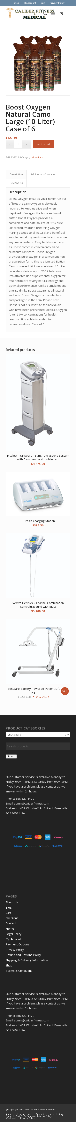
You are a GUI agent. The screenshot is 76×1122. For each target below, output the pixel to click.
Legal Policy (13, 934)
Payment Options (17, 944)
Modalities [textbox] (36, 735)
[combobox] (38, 734)
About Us (12, 902)
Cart (43, 2)
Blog (9, 907)
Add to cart (43, 144)
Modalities (37, 157)
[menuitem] (16, 3)
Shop (16, 2)
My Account (30, 2)
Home (10, 928)
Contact (11, 923)
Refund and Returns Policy (23, 955)
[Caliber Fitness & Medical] (31, 13)
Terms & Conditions (19, 971)
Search (11, 756)
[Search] (43, 13)
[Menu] (53, 13)
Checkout (12, 918)
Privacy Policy (57, 2)
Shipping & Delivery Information (27, 960)
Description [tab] (16, 174)
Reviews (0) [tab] (16, 183)
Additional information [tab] (43, 174)
